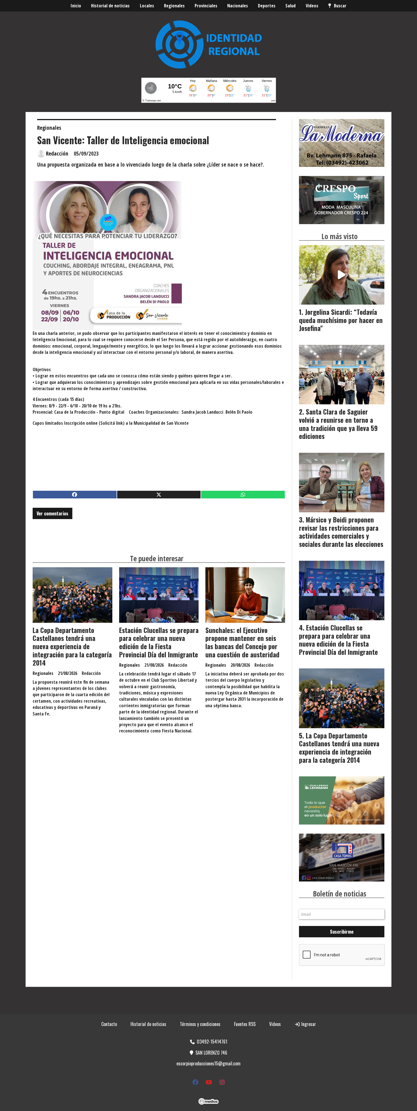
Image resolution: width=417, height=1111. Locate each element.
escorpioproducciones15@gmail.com (208, 1063)
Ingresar (308, 1024)
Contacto (109, 1024)
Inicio (76, 6)
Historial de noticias (110, 6)
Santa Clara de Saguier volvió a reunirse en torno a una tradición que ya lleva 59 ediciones (338, 424)
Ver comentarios (52, 513)
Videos (312, 6)
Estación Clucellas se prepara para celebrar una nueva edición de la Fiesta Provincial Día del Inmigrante (159, 642)
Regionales (174, 6)
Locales (147, 6)
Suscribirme (341, 931)
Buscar (340, 6)
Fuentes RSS (245, 1024)
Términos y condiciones (200, 1024)
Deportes (266, 6)
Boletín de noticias (339, 894)
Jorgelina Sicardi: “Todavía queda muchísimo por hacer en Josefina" (341, 320)
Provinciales (206, 6)
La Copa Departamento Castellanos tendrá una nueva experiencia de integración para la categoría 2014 (72, 646)
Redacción (57, 153)
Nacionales (237, 6)
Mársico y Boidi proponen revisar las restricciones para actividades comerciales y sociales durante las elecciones (341, 532)
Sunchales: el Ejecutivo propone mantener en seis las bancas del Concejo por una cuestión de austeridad (242, 642)
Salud (290, 6)
